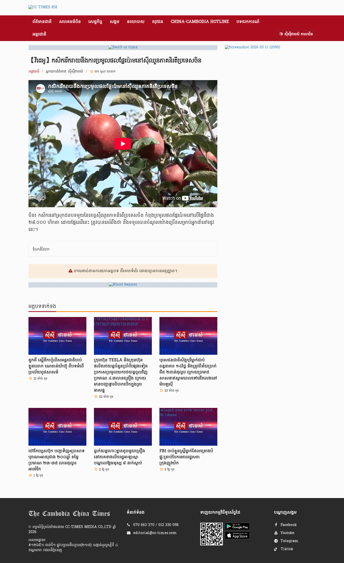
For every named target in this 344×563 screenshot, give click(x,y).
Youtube (286, 533)
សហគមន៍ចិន (70, 22)
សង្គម (114, 22)
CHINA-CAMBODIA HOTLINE (200, 22)
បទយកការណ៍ (247, 22)
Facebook (288, 525)
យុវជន (157, 22)
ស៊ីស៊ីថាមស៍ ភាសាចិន (298, 34)
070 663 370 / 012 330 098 (156, 525)
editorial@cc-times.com (155, 533)
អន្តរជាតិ (39, 34)
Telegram (288, 541)
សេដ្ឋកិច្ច (95, 22)
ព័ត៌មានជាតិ (42, 22)
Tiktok (286, 549)
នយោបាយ (136, 22)
